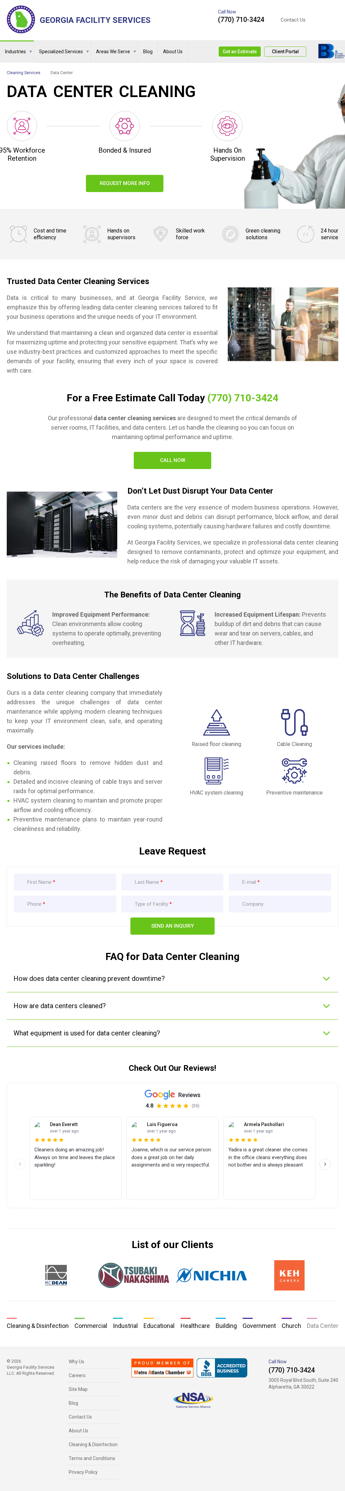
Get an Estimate (240, 51)
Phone (35, 904)
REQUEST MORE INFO (125, 183)
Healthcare (195, 1325)
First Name (39, 882)
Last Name (147, 882)
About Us (173, 51)
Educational (159, 1325)
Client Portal (285, 51)
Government (259, 1325)
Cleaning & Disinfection (38, 1325)
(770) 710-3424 (241, 19)
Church (291, 1325)
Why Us (76, 1361)
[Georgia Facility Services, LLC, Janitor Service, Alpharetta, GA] (222, 1367)
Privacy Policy (83, 1472)
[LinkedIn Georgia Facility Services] (335, 19)
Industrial (125, 1325)
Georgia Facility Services (95, 20)
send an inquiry (172, 926)
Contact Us (293, 20)
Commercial (90, 1325)
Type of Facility (151, 904)
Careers (77, 1375)
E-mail (249, 882)
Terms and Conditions (92, 1458)
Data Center (322, 1325)
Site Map (78, 1389)
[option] (56, 1275)
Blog (148, 51)
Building (226, 1325)
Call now (172, 460)
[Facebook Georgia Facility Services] (323, 19)
